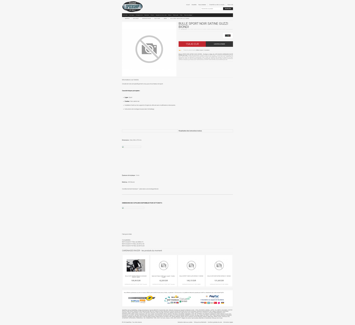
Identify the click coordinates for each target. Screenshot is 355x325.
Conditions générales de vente (215, 322)
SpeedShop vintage (136, 310)
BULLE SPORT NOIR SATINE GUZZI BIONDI (179, 18)
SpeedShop (127, 18)
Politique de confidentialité (200, 322)
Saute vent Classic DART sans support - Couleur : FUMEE (163, 276)
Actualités (194, 4)
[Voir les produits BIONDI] (228, 35)
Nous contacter (202, 4)
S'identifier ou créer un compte (216, 4)
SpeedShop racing (126, 310)
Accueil (188, 4)
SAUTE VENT (157, 18)
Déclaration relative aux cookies (185, 322)
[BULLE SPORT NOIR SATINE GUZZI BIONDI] (149, 49)
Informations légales (228, 322)
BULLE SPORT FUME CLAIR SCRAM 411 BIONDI (191, 276)
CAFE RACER (136, 18)
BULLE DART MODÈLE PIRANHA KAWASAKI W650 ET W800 (136, 276)
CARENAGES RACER (146, 18)
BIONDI (165, 18)
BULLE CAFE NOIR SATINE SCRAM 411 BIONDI (219, 276)
